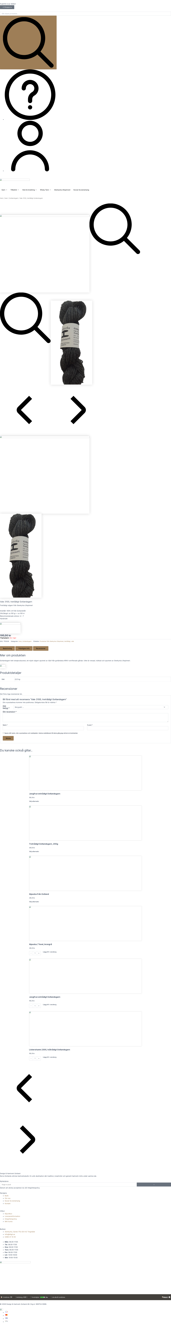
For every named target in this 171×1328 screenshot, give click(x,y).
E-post (90, 725)
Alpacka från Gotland (39, 894)
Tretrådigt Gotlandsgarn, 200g (43, 844)
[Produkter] (85, 175)
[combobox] (85, 14)
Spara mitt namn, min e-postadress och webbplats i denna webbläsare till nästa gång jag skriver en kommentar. (41, 733)
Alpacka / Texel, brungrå (40, 944)
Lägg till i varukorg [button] (49, 952)
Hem (1, 198)
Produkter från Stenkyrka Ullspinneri (51, 641)
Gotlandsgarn (13, 198)
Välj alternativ (34, 801)
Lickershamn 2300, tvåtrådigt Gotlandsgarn (49, 1049)
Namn (5, 725)
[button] (85, 1088)
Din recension (10, 712)
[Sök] (28, 42)
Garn (6, 198)
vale (72, 641)
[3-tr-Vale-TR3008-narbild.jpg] (44, 253)
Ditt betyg (6, 707)
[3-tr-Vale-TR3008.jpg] (71, 342)
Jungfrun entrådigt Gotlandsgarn (44, 794)
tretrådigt (67, 641)
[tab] (7, 648)
